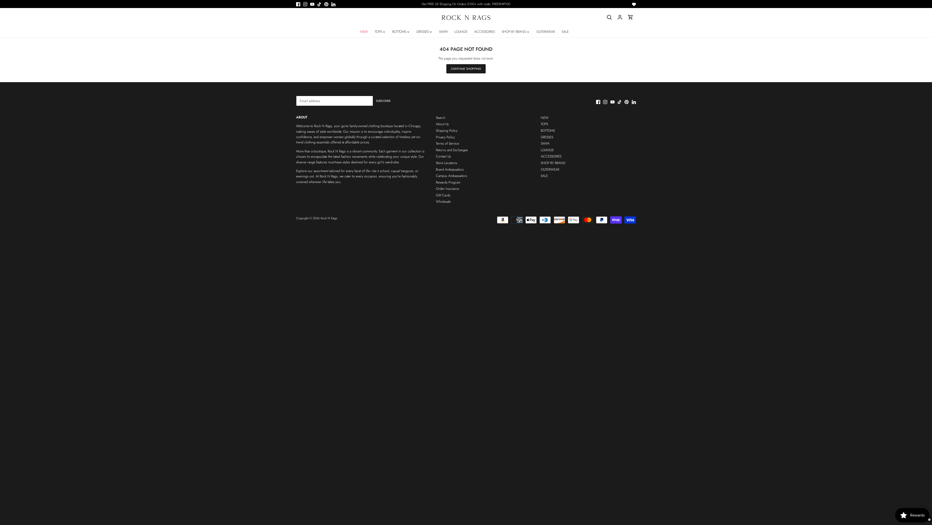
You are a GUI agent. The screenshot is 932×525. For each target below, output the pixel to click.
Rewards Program (448, 182)
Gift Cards (443, 195)
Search (440, 117)
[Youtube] (312, 4)
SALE (544, 175)
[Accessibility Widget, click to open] (929, 519)
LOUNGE (547, 150)
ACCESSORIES (551, 156)
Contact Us (443, 156)
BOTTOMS (548, 130)
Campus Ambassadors (451, 175)
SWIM (545, 143)
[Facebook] (298, 4)
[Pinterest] (326, 4)
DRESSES (547, 137)
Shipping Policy (447, 130)
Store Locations (446, 162)
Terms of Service (447, 143)
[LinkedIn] (333, 4)
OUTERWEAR (550, 169)
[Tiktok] (319, 4)
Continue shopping (466, 69)
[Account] (620, 17)
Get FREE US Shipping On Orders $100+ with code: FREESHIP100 (466, 4)
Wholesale (443, 201)
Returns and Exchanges (452, 150)
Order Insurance (447, 188)
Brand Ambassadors (450, 169)
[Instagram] (305, 4)
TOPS (544, 124)
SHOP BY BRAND (553, 162)
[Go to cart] (630, 17)
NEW (545, 117)
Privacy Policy (445, 137)
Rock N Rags (329, 218)
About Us (442, 124)
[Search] (609, 17)
